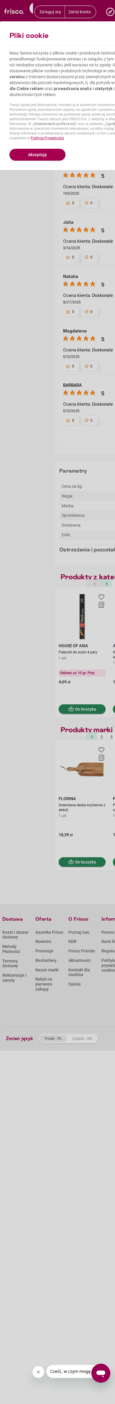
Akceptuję (37, 154)
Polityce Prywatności (47, 138)
